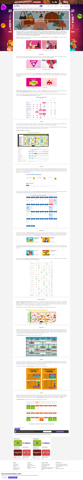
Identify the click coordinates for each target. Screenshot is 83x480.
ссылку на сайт (19, 259)
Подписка (35, 8)
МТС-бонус (40, 8)
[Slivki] (17, 6)
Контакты (28, 468)
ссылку (40, 399)
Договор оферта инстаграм (45, 465)
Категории (15, 8)
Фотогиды (17, 12)
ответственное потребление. (21, 34)
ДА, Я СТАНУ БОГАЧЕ (60, 431)
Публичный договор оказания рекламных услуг (48, 467)
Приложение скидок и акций (60, 468)
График (25, 335)
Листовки (24, 8)
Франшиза (28, 466)
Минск (61, 6)
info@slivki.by (15, 466)
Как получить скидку (59, 466)
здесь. (27, 192)
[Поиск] (41, 6)
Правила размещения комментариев (47, 468)
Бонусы (43, 469)
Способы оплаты (44, 466)
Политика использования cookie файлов (61, 464)
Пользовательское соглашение (31, 467)
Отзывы (57, 467)
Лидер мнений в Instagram (31, 465)
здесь (55, 192)
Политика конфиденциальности (46, 464)
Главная (16, 434)
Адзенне (20, 123)
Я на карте (20, 8)
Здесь (66, 94)
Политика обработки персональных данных (62, 465)
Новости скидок (30, 8)
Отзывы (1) (17, 429)
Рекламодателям (29, 464)
